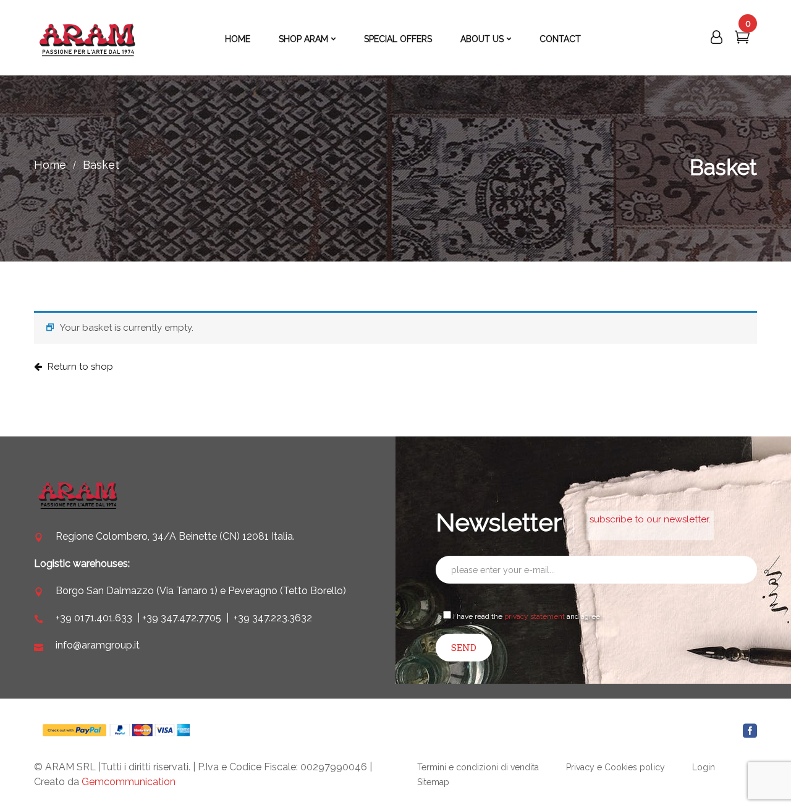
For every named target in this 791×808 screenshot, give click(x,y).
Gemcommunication (129, 782)
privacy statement (534, 616)
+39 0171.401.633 (94, 618)
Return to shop (79, 366)
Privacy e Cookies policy (615, 767)
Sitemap (433, 782)
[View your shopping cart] (742, 39)
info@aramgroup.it (98, 645)
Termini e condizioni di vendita (478, 767)
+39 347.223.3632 (273, 618)
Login (703, 767)
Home (50, 164)
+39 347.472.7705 (181, 618)
